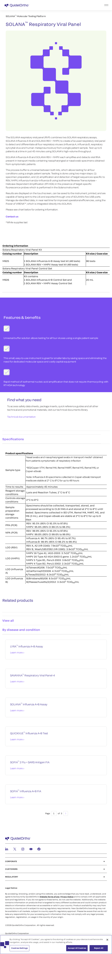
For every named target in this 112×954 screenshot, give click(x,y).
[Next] (65, 813)
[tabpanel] (56, 515)
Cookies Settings (19, 948)
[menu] (73, 5)
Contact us (12, 216)
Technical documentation (21, 416)
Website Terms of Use (49, 897)
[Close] (107, 940)
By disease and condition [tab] (21, 629)
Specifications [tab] (13, 439)
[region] (56, 944)
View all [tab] (8, 620)
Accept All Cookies (77, 948)
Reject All (98, 948)
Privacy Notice (67, 897)
